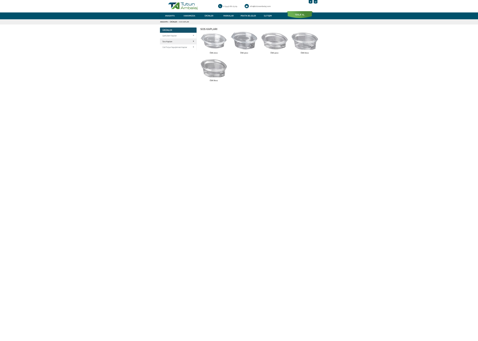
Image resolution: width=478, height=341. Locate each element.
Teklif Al (300, 15)
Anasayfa (170, 16)
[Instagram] (315, 2)
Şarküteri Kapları (169, 36)
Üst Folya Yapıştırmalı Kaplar (174, 47)
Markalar (228, 16)
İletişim (268, 16)
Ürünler (209, 16)
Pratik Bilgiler (248, 16)
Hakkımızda (189, 16)
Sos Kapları (167, 41)
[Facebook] (310, 2)
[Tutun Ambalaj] (182, 8)
